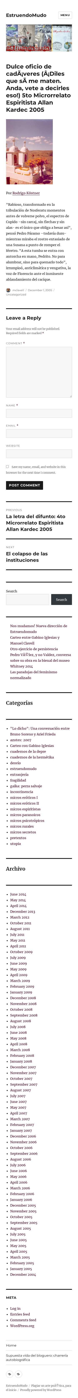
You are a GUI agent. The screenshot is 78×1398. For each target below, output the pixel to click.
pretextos (18, 838)
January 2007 (21, 1130)
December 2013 (22, 912)
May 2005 (18, 1246)
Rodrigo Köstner (26, 193)
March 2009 (20, 981)
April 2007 (18, 1113)
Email (12, 425)
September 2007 (23, 1084)
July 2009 (18, 958)
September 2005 (23, 1223)
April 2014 (18, 906)
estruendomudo (23, 769)
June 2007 (18, 1102)
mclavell (18, 290)
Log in (15, 1308)
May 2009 (18, 969)
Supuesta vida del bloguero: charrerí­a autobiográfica (37, 1358)
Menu (65, 15)
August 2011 (20, 929)
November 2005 (23, 1211)
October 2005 (21, 1217)
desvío (15, 763)
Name (12, 405)
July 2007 (17, 1096)
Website (13, 445)
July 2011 (17, 935)
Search (11, 591)
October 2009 (21, 952)
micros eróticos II (24, 803)
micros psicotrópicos (27, 821)
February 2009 (22, 986)
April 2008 (18, 1044)
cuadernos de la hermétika (32, 757)
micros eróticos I (24, 798)
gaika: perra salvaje (26, 786)
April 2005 (18, 1251)
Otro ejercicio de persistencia (34, 649)
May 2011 (17, 940)
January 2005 (21, 1269)
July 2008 (18, 1027)
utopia (15, 844)
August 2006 (20, 1159)
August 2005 (20, 1228)
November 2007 (23, 1073)
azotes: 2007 (20, 740)
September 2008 (23, 1015)
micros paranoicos (25, 815)
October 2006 (21, 1148)
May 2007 (18, 1107)
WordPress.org (22, 1326)
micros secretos (23, 832)
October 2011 (20, 923)
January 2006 (21, 1200)
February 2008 (22, 1056)
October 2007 (21, 1079)
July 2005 (18, 1234)
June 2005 (18, 1240)
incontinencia (21, 792)
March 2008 (20, 1050)
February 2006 (22, 1194)
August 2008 (20, 1021)
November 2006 (23, 1142)
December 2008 (23, 998)
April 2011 (18, 946)
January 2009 (21, 992)
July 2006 (18, 1165)
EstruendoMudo (26, 15)
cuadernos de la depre (28, 751)
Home (11, 1345)
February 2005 (22, 1263)
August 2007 (20, 1090)
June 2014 (18, 894)
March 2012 (19, 917)
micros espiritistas (25, 809)
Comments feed (23, 1320)
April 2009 (18, 975)
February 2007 (22, 1125)
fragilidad (18, 780)
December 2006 (23, 1136)
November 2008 (23, 1004)
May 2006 (18, 1177)
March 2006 (20, 1188)
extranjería (19, 774)
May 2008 (18, 1038)
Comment (15, 343)
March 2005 (20, 1257)
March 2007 (20, 1119)
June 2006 (18, 1171)
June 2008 (18, 1032)
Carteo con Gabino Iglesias (32, 746)
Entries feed (20, 1314)
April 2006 (18, 1182)
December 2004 (23, 1274)
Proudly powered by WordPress (40, 1390)
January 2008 (21, 1061)
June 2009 (18, 963)
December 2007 (23, 1067)
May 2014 (18, 900)
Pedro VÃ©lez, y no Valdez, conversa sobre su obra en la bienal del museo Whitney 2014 (40, 660)
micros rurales (22, 826)
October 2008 (21, 1009)
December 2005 (23, 1205)
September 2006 (24, 1153)
